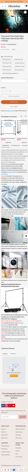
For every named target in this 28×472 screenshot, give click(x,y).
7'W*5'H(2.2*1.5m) (7, 63)
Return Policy (19, 437)
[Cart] (25, 6)
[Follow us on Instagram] (6, 405)
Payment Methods (5, 454)
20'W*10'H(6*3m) (19, 70)
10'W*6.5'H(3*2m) (6, 66)
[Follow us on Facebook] (3, 405)
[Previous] (21, 116)
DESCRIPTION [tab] (5, 145)
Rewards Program (5, 446)
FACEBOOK (4, 174)
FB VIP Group (4, 449)
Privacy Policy (19, 456)
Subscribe (22, 416)
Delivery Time (4, 437)
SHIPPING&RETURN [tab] (15, 145)
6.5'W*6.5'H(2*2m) (19, 63)
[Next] (25, 116)
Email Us (17, 450)
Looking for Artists (5, 451)
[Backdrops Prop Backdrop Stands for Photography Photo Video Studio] (14, 288)
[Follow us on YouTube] (13, 405)
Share (13, 49)
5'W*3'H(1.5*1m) (6, 59)
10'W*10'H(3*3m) (6, 70)
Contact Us (3, 432)
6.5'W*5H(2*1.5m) (18, 59)
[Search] (5, 6)
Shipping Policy (19, 432)
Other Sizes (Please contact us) (10, 73)
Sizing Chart (18, 435)
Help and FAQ (4, 435)
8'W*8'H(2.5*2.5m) (19, 66)
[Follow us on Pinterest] (10, 405)
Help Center (18, 447)
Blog (17, 453)
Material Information (20, 429)
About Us (3, 429)
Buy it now (14, 106)
